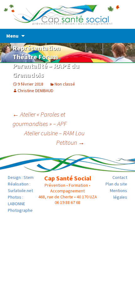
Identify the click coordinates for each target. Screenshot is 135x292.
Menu (12, 36)
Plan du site (116, 184)
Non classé (65, 84)
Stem (29, 177)
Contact (119, 177)
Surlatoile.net (20, 190)
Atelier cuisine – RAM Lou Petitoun (54, 137)
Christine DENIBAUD (35, 90)
